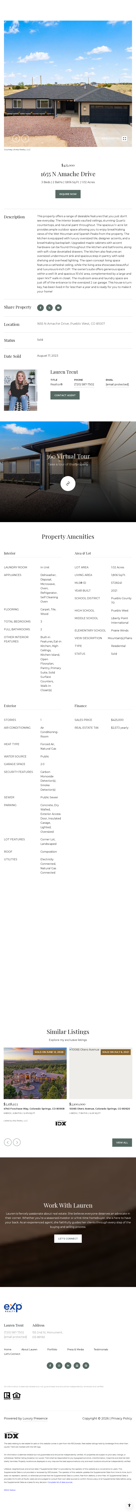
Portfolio (52, 1349)
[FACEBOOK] (50, 1365)
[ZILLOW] (77, 1365)
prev (16, 138)
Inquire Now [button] (68, 194)
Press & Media (75, 1349)
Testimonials (101, 1349)
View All (122, 1142)
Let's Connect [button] (68, 1238)
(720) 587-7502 (84, 384)
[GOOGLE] (86, 1365)
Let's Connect (12, 1354)
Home (7, 1349)
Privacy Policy (121, 1418)
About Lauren (29, 1349)
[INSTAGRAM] (59, 1365)
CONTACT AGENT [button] (65, 395)
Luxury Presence (35, 1418)
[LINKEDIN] (68, 1365)
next (25, 138)
